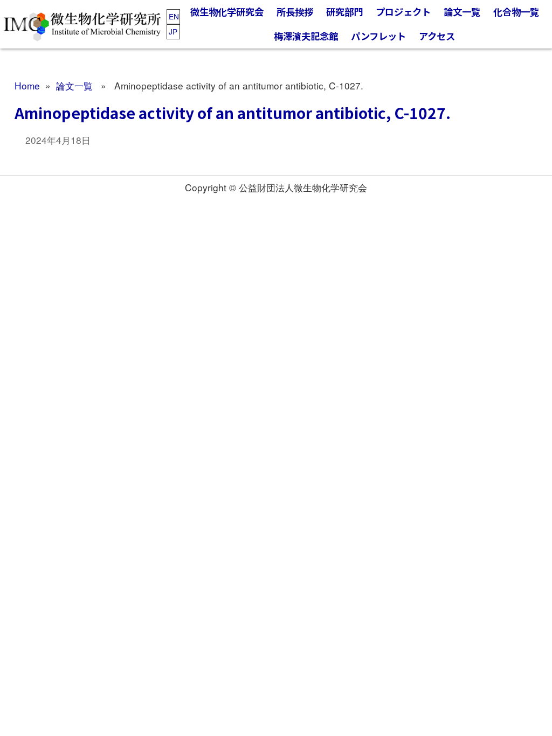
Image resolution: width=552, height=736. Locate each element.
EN (174, 16)
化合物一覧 (516, 11)
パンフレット (378, 36)
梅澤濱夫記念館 (306, 36)
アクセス (437, 36)
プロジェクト (403, 11)
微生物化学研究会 (227, 11)
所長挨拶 (295, 11)
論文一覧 (462, 11)
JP (173, 31)
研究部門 (344, 11)
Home (27, 85)
